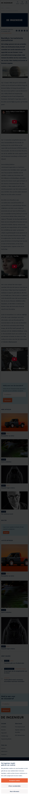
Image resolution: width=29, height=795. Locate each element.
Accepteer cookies (14, 780)
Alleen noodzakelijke (14, 786)
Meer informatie (14, 791)
